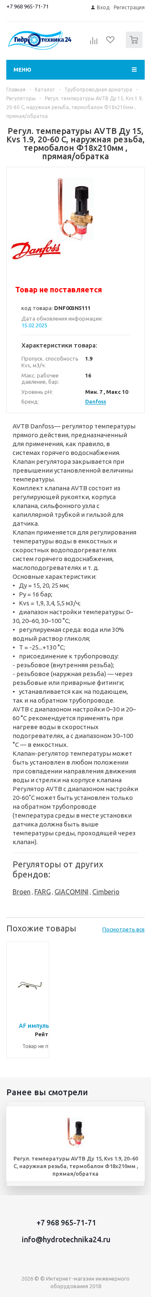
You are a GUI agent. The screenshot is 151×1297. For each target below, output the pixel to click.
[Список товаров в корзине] (135, 46)
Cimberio (106, 892)
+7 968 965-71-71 (27, 6)
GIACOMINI (72, 892)
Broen (22, 892)
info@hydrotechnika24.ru (66, 1239)
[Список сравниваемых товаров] (94, 43)
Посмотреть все (123, 929)
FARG (42, 892)
